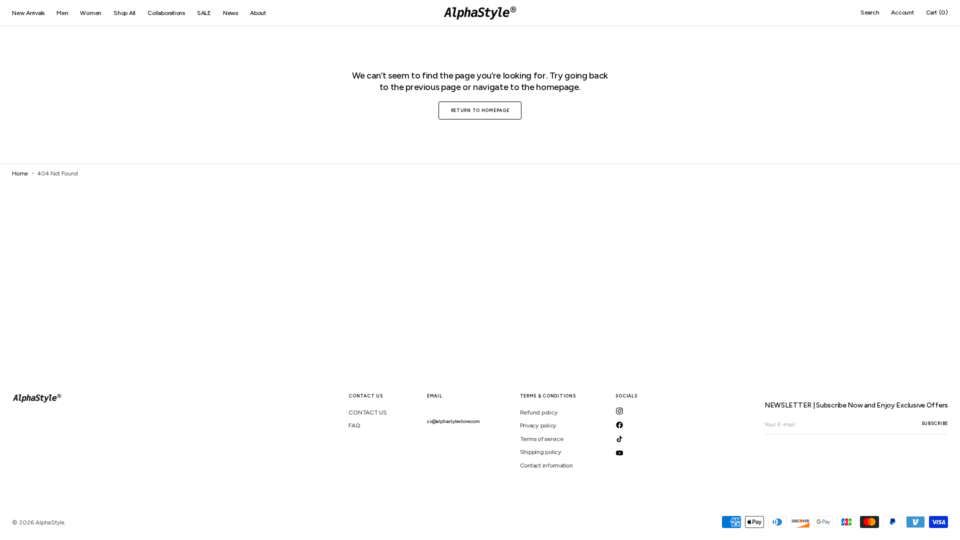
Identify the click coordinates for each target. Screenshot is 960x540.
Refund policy (539, 412)
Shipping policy (541, 452)
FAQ (354, 425)
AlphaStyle (50, 522)
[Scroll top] (945, 525)
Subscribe (935, 423)
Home (20, 173)
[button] (870, 13)
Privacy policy (538, 425)
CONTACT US (367, 412)
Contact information (546, 465)
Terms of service (542, 439)
